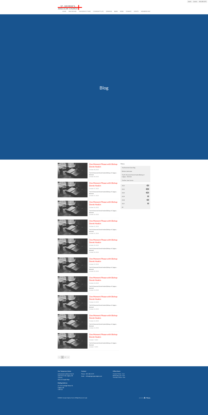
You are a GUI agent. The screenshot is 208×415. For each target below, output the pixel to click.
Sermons (109, 11)
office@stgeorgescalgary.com (94, 376)
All (122, 207)
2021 (135, 189)
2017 (135, 203)
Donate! (128, 11)
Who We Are (72, 11)
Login (86, 397)
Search (189, 1)
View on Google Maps (64, 379)
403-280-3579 (202, 1)
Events (136, 11)
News (122, 11)
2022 (135, 185)
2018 (135, 200)
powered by (144, 399)
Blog (116, 11)
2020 (135, 193)
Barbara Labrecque (127, 171)
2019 (135, 196)
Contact (195, 1)
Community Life (98, 11)
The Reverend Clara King (128, 167)
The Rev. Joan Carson (127, 180)
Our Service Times (85, 11)
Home (64, 11)
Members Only (145, 11)
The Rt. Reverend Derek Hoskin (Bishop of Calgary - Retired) (133, 175)
